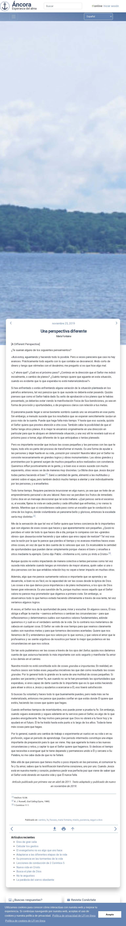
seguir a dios (96, 820)
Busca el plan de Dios (28, 871)
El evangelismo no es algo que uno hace (39, 850)
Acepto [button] (110, 914)
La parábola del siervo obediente (35, 879)
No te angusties (25, 875)
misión (76, 820)
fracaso (53, 820)
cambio (42, 820)
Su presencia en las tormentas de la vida (39, 858)
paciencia (84, 820)
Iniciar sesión (111, 6)
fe (48, 820)
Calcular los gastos (27, 846)
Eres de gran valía (26, 842)
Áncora (21, 4)
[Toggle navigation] (13, 16)
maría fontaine (65, 820)
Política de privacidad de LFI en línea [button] (73, 915)
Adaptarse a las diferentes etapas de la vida (41, 854)
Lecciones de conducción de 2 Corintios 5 (40, 863)
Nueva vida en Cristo (28, 867)
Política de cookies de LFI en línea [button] (25, 920)
